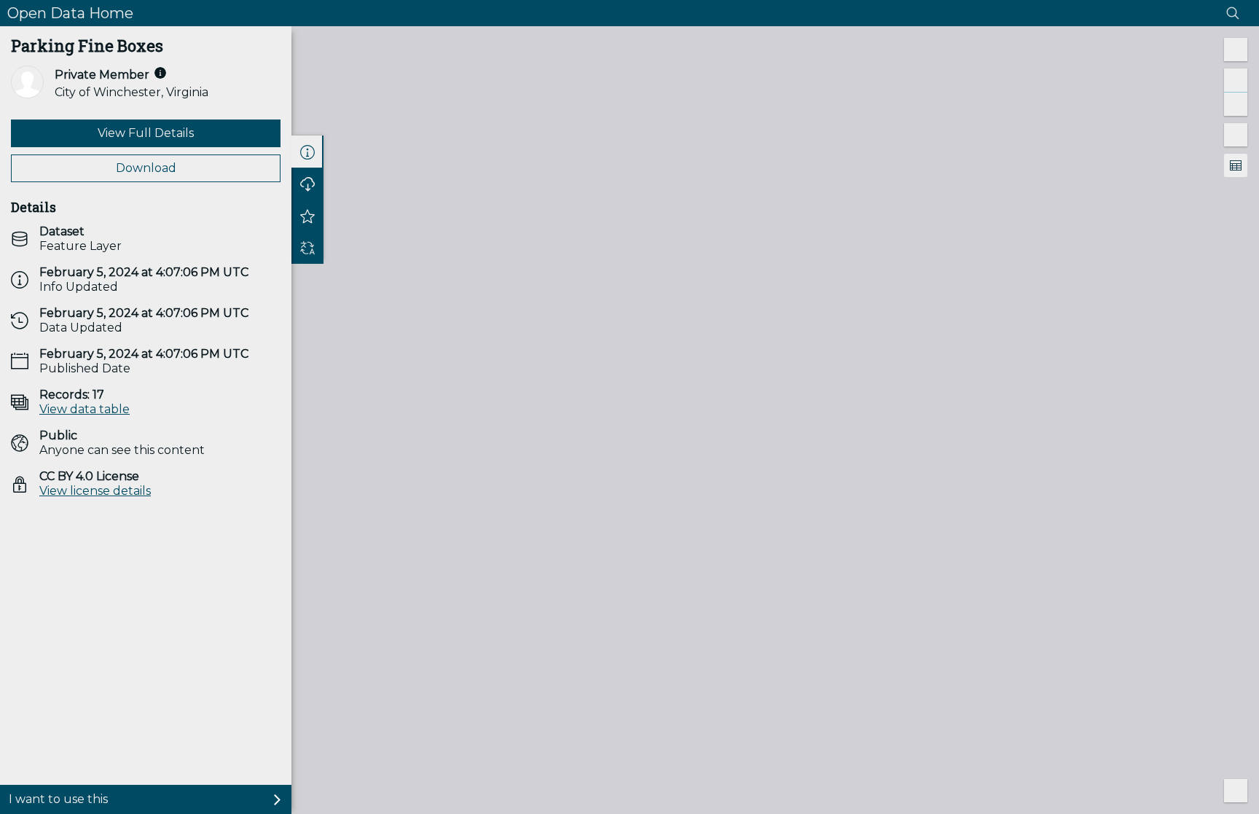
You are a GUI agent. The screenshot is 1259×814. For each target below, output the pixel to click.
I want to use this (58, 799)
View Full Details (146, 133)
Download (146, 168)
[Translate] (307, 248)
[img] (160, 73)
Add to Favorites (307, 216)
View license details (95, 491)
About (307, 152)
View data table (84, 409)
